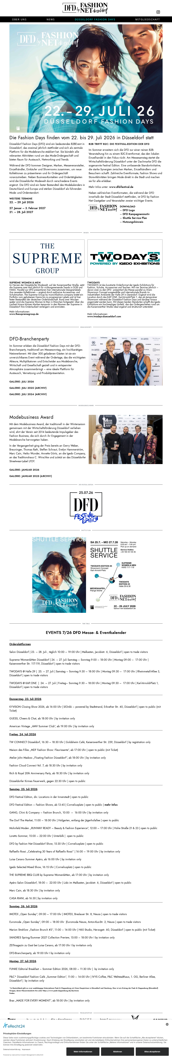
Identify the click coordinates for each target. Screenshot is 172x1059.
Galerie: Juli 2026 (21, 381)
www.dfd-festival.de (121, 187)
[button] (19, 19)
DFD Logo (129, 210)
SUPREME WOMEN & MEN (24, 282)
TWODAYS (93, 282)
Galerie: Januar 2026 (24, 470)
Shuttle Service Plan (135, 218)
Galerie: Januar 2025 (24, 476)
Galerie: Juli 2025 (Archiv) (27, 388)
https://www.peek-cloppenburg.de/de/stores (61, 990)
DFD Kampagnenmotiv (136, 214)
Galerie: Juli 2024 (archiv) (28, 394)
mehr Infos (111, 805)
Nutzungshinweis (133, 222)
